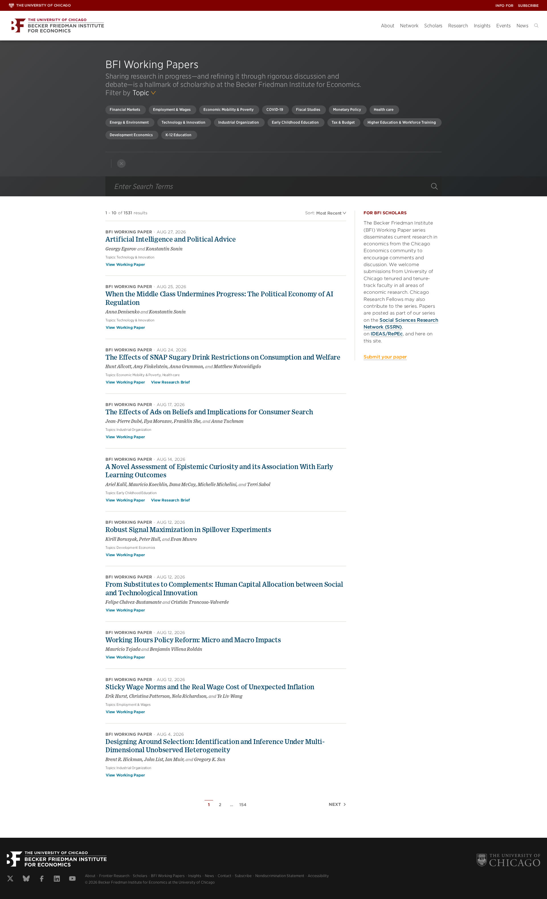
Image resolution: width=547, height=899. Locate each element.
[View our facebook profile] (42, 879)
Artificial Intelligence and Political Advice (170, 239)
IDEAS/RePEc (387, 334)
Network (409, 25)
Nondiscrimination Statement (279, 876)
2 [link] (220, 804)
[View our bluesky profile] (26, 879)
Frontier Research (114, 876)
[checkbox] (125, 109)
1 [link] (209, 804)
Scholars (433, 25)
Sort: (310, 213)
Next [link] (335, 804)
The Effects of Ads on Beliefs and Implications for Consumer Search (209, 412)
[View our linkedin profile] (57, 879)
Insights (482, 25)
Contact (224, 876)
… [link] (231, 804)
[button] (536, 25)
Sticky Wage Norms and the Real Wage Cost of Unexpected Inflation (209, 687)
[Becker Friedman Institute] (190, 26)
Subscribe (528, 5)
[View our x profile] (10, 879)
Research (458, 25)
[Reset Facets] (121, 163)
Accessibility (318, 876)
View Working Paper (125, 264)
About (387, 25)
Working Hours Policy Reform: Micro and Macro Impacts (193, 640)
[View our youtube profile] (72, 879)
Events (503, 25)
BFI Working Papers (168, 876)
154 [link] (242, 804)
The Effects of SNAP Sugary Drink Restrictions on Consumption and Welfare (222, 357)
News (522, 25)
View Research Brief (170, 382)
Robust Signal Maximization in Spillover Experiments (188, 530)
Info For (504, 5)
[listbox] (144, 93)
